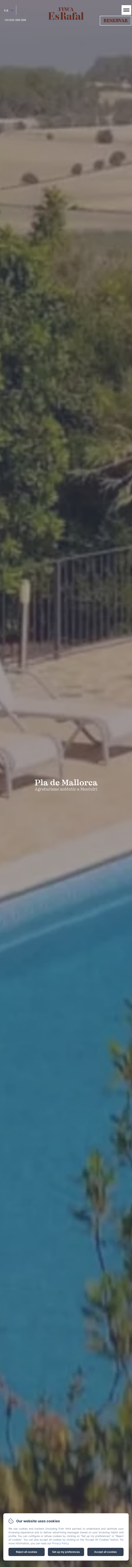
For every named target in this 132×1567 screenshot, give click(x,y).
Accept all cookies (105, 1551)
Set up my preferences (66, 1551)
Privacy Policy (60, 1543)
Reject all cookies (26, 1551)
